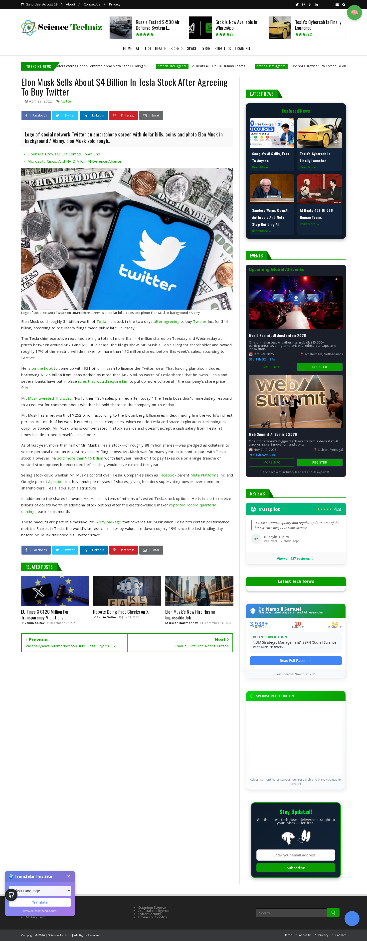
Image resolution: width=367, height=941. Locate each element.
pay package (110, 521)
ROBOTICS (222, 48)
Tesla (101, 321)
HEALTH (161, 48)
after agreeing (167, 321)
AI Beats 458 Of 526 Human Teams (176, 66)
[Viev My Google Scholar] (352, 918)
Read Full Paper (293, 660)
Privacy (114, 4)
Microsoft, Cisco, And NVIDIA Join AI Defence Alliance (74, 161)
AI (137, 48)
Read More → (262, 167)
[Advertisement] (296, 740)
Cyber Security (149, 914)
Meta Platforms (204, 474)
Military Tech (36, 917)
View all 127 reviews (293, 559)
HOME (127, 48)
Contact (340, 935)
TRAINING (242, 48)
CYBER (205, 48)
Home (288, 935)
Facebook (167, 474)
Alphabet (56, 481)
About (70, 4)
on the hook (42, 368)
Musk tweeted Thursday (50, 398)
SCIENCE (177, 48)
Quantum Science (152, 907)
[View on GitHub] (11, 895)
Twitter (199, 321)
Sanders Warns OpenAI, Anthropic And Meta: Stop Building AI (56, 66)
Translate (40, 902)
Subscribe (296, 867)
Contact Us (92, 4)
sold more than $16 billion (80, 458)
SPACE (191, 48)
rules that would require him (103, 381)
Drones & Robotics (152, 917)
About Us (305, 935)
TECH (147, 48)
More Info (272, 367)
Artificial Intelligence (130, 66)
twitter (66, 101)
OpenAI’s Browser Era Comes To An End (279, 66)
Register (319, 367)
